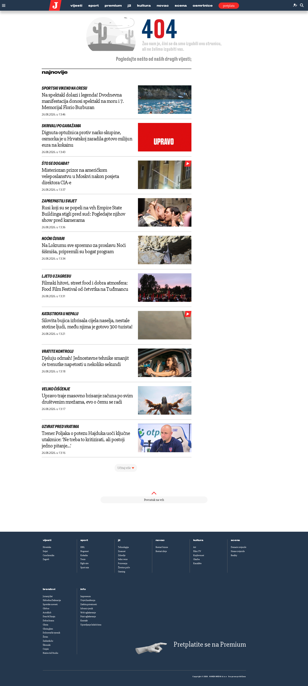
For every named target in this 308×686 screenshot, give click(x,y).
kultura (198, 540)
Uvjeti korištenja (87, 600)
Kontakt (84, 620)
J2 (129, 5)
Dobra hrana (48, 620)
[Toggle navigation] (3, 4)
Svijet (45, 551)
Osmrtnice (203, 5)
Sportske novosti (50, 604)
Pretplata (229, 5)
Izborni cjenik (86, 608)
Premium (113, 5)
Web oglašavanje (88, 612)
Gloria (45, 624)
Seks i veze (123, 559)
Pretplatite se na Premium (210, 644)
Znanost (121, 551)
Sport (93, 5)
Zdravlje (121, 555)
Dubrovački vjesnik (51, 632)
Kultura (144, 5)
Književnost (198, 555)
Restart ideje (161, 551)
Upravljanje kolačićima (90, 624)
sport (84, 540)
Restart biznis (162, 547)
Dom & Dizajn (49, 616)
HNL (82, 547)
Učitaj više (124, 468)
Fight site (84, 563)
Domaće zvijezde (238, 547)
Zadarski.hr (48, 640)
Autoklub (47, 612)
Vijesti (76, 5)
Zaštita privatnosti (88, 604)
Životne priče (124, 567)
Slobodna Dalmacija (52, 600)
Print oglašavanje (88, 616)
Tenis (82, 559)
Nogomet (84, 551)
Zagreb (46, 559)
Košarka (84, 555)
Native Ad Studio (50, 653)
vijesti (47, 540)
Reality (234, 555)
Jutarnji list (48, 596)
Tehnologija (123, 547)
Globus (46, 608)
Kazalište (197, 563)
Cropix (46, 649)
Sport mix (84, 567)
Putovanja (122, 563)
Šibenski (46, 645)
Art (194, 547)
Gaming (121, 571)
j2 (119, 540)
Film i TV (197, 551)
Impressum (85, 596)
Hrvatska (47, 547)
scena (235, 540)
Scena (181, 5)
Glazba (196, 559)
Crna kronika (48, 555)
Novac (163, 5)
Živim (45, 636)
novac (160, 540)
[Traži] (301, 5)
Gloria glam (48, 628)
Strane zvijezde (238, 551)
